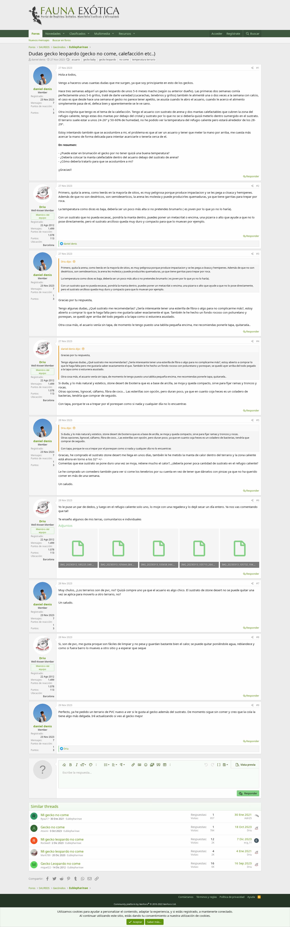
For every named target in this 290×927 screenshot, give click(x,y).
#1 (257, 68)
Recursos (125, 33)
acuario (76, 59)
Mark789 (46, 855)
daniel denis (38, 59)
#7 (257, 583)
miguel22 (46, 867)
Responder (252, 176)
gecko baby (89, 59)
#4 (257, 341)
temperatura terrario (143, 59)
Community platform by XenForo (145, 904)
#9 (257, 705)
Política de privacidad (232, 897)
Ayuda (251, 897)
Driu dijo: (66, 261)
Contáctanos (185, 897)
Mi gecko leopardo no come (62, 839)
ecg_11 (248, 842)
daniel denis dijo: (70, 349)
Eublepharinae (74, 818)
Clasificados (77, 33)
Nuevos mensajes (39, 40)
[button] (63, 33)
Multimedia (102, 33)
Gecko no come (53, 827)
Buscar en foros (61, 40)
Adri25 (248, 818)
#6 (257, 500)
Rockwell (45, 843)
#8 (257, 637)
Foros (35, 33)
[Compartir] (252, 68)
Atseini (44, 831)
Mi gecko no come (55, 815)
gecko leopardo (107, 59)
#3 (257, 253)
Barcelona (48, 245)
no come (124, 59)
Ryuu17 (45, 818)
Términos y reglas (206, 897)
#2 (257, 185)
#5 (257, 420)
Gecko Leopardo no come (60, 863)
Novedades (53, 33)
